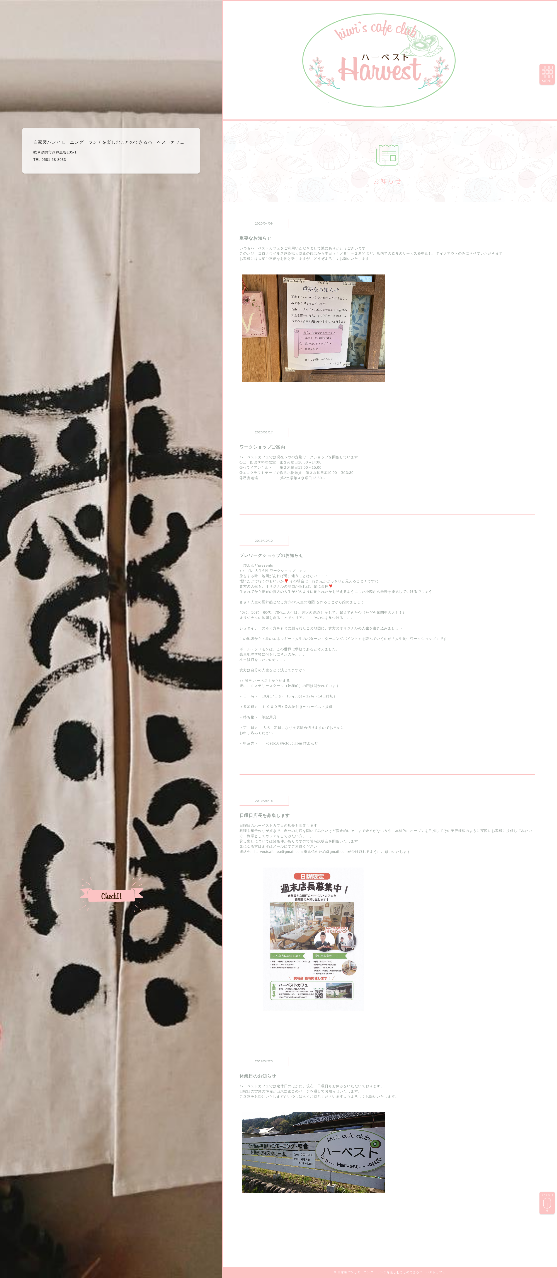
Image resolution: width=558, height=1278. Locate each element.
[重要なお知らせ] (313, 379)
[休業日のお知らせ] (313, 1190)
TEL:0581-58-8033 (49, 160)
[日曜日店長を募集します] (313, 1008)
